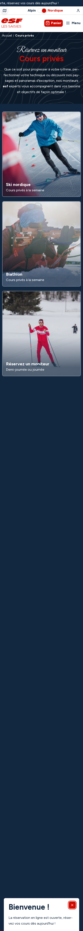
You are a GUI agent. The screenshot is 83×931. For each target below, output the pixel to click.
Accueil (7, 35)
